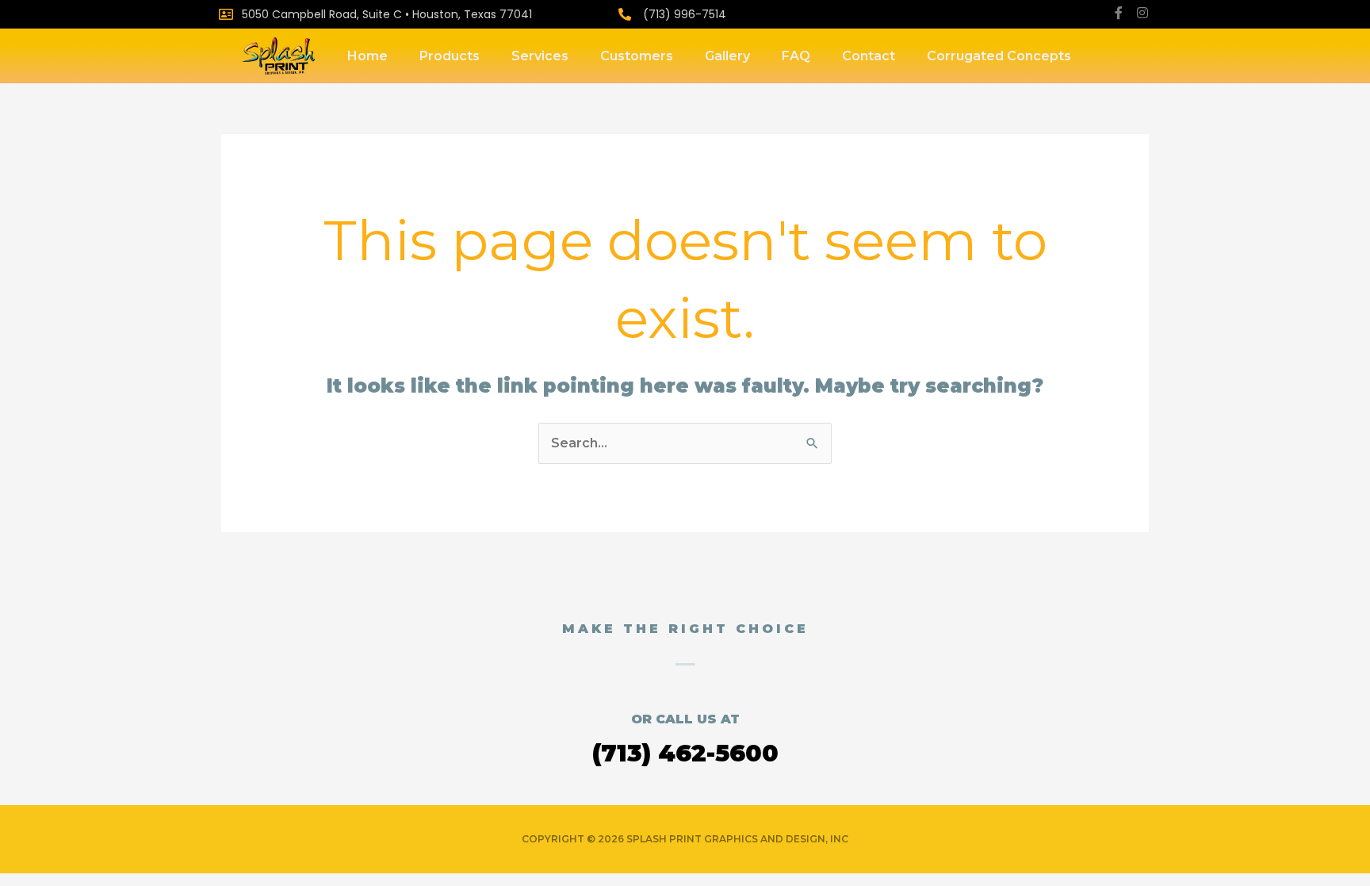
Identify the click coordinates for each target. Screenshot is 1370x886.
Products (449, 55)
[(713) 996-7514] (624, 14)
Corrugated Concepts (999, 55)
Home (367, 55)
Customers (636, 55)
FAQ (796, 55)
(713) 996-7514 (684, 14)
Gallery (727, 55)
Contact (868, 55)
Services (539, 55)
